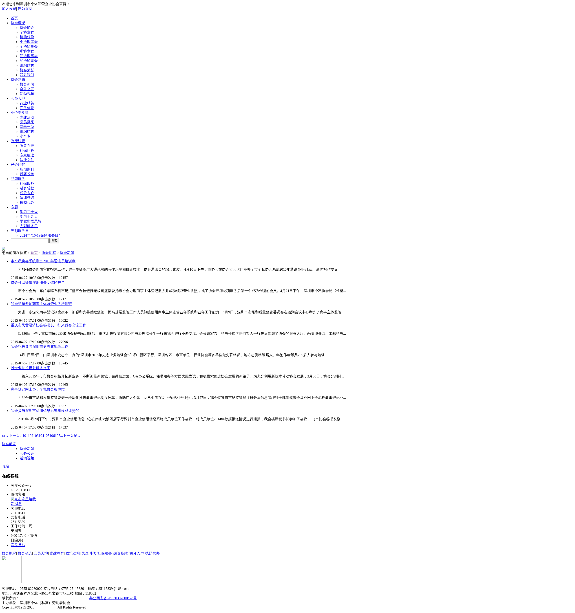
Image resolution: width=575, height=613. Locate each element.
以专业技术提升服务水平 (30, 368)
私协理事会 (29, 56)
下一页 (68, 436)
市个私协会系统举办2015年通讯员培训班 (43, 261)
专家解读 (27, 155)
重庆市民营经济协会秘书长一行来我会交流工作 (48, 325)
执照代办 (27, 202)
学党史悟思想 (30, 221)
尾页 (77, 436)
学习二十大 (29, 212)
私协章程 (27, 51)
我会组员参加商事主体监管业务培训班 (41, 304)
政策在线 (27, 146)
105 (46, 436)
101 (25, 436)
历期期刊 (27, 169)
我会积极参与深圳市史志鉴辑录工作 (39, 346)
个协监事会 (29, 46)
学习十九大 (29, 216)
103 (36, 436)
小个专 (25, 136)
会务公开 (27, 89)
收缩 (5, 466)
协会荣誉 (27, 70)
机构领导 (27, 37)
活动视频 (27, 94)
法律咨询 (27, 198)
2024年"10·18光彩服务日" (40, 235)
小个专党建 (20, 113)
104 (41, 436)
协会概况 (18, 23)
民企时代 (18, 164)
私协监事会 (29, 61)
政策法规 (18, 141)
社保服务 (27, 183)
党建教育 (57, 553)
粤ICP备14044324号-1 (68, 598)
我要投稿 (27, 174)
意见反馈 (18, 545)
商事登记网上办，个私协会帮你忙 (38, 389)
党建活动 (27, 117)
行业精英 (27, 103)
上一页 (14, 436)
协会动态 (18, 79)
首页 (14, 18)
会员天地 (18, 98)
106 (52, 436)
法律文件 (27, 160)
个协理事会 (29, 42)
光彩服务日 (29, 226)
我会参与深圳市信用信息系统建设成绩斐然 (45, 411)
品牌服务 (18, 179)
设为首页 (25, 9)
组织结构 (27, 65)
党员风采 (27, 122)
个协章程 (27, 32)
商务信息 (27, 108)
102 (30, 436)
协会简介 (27, 27)
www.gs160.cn (46, 607)
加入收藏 (9, 9)
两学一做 (27, 127)
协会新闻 (27, 84)
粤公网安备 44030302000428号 (113, 598)
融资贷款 (27, 188)
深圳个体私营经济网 (34, 598)
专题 (14, 207)
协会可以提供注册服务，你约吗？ (38, 282)
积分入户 (27, 193)
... (21, 436)
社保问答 (27, 150)
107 (57, 436)
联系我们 (27, 75)
